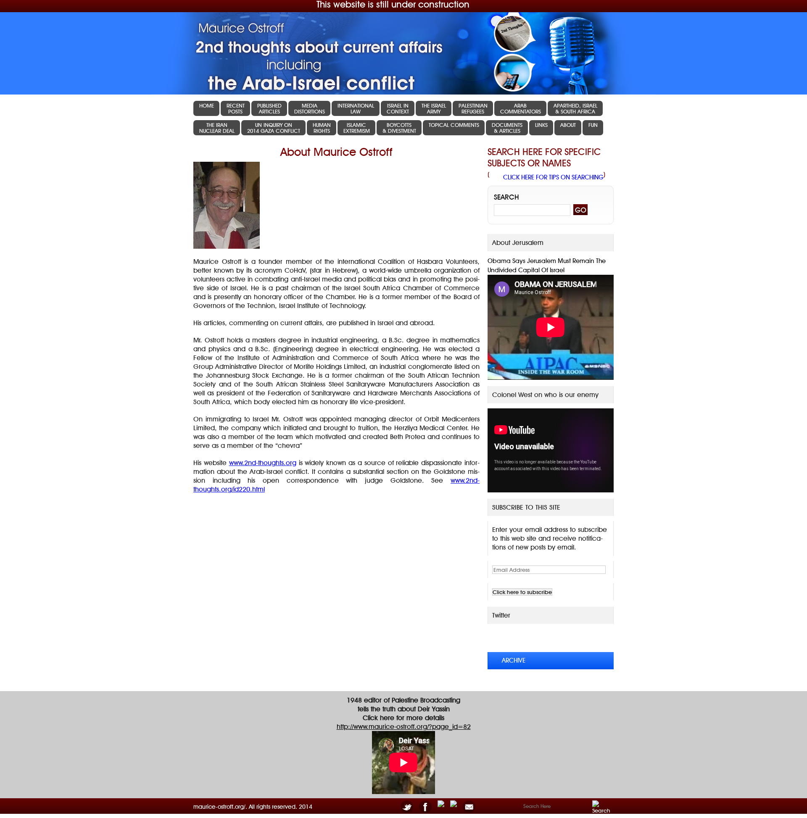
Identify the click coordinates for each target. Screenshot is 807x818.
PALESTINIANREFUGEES (473, 108)
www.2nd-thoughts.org (262, 463)
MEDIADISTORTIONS (309, 108)
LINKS (541, 124)
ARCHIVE (513, 660)
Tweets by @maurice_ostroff (545, 637)
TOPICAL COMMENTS (454, 124)
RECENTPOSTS (236, 108)
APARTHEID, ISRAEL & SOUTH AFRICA (575, 108)
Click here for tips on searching (553, 177)
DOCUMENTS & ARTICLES (507, 127)
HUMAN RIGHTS (322, 127)
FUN (593, 124)
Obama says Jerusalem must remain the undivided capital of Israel (547, 265)
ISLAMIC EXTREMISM (356, 127)
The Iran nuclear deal (217, 127)
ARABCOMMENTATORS (520, 108)
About (568, 124)
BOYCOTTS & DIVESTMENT (399, 127)
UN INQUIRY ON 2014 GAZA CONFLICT (273, 127)
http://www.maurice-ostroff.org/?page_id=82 (404, 727)
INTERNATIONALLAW (356, 108)
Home (206, 105)
